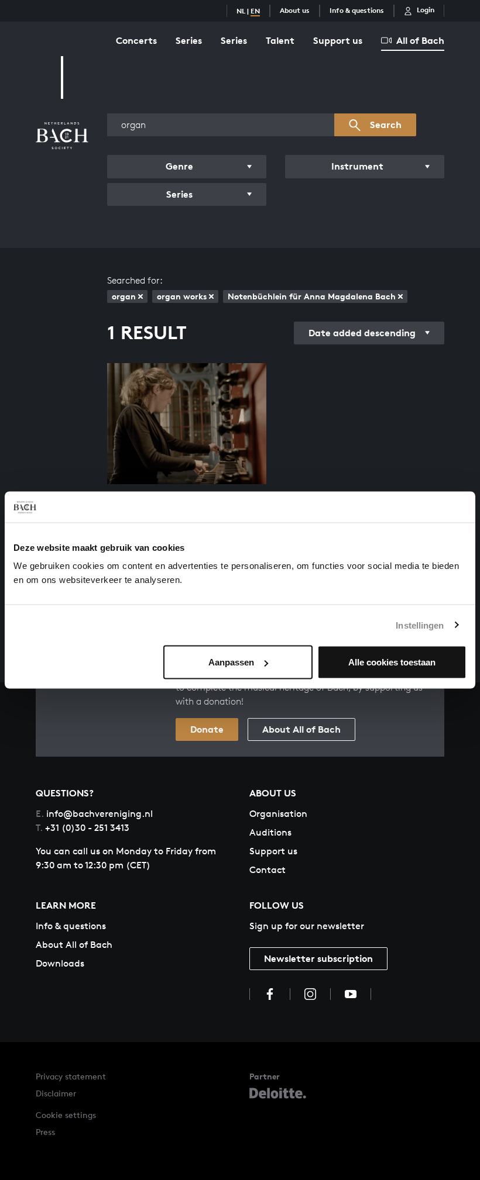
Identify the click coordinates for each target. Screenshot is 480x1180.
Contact (267, 869)
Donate (207, 729)
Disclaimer (56, 1093)
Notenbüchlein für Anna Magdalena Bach (312, 296)
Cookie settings (66, 1115)
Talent (280, 40)
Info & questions (357, 10)
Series (189, 40)
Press (45, 1132)
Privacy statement (71, 1076)
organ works (182, 296)
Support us (337, 40)
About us (295, 10)
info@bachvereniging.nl (94, 813)
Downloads (60, 963)
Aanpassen (231, 662)
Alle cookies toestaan (392, 662)
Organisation (278, 813)
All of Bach (420, 40)
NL (240, 10)
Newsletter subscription (318, 958)
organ (124, 296)
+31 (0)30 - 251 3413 (82, 827)
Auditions (270, 832)
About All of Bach (301, 729)
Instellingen (420, 625)
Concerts (136, 40)
